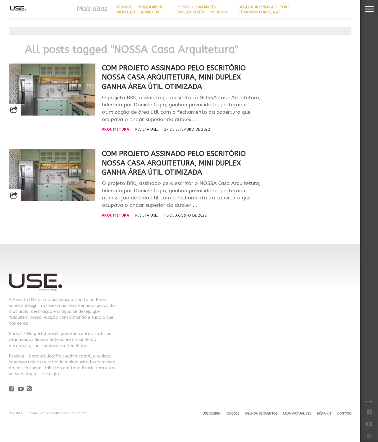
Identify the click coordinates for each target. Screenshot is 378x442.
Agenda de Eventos (261, 413)
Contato (344, 413)
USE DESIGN (212, 413)
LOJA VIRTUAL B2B (297, 413)
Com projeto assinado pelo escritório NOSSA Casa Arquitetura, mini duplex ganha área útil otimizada (174, 77)
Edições (233, 413)
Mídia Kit (324, 413)
